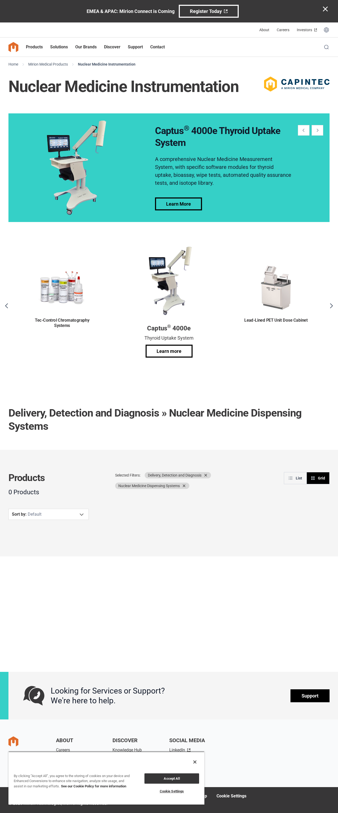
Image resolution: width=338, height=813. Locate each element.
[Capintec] (297, 84)
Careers (283, 30)
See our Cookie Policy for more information (93, 786)
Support (310, 696)
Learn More (178, 204)
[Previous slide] (303, 130)
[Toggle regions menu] (326, 30)
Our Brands (86, 46)
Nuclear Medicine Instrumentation (106, 64)
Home (13, 64)
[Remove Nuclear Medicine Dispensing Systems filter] (184, 486)
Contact (157, 46)
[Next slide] (317, 130)
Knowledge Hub (127, 749)
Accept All (172, 778)
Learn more (169, 351)
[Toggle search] (326, 47)
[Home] (13, 47)
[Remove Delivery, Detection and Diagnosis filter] (206, 475)
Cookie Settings (231, 795)
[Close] (195, 762)
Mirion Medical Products (48, 64)
